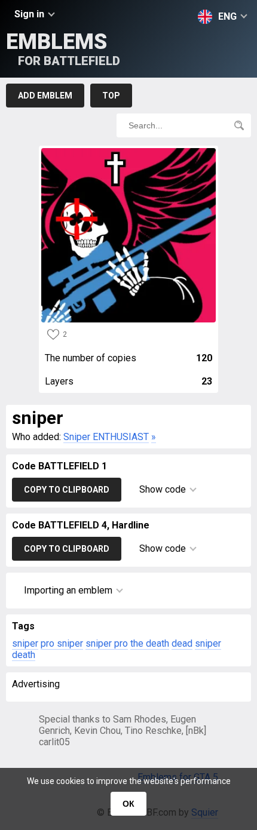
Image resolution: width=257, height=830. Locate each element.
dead (182, 643)
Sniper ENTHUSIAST (106, 436)
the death (149, 643)
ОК (128, 804)
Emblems (63, 48)
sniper (25, 643)
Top (111, 95)
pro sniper (62, 643)
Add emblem (45, 95)
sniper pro (106, 643)
